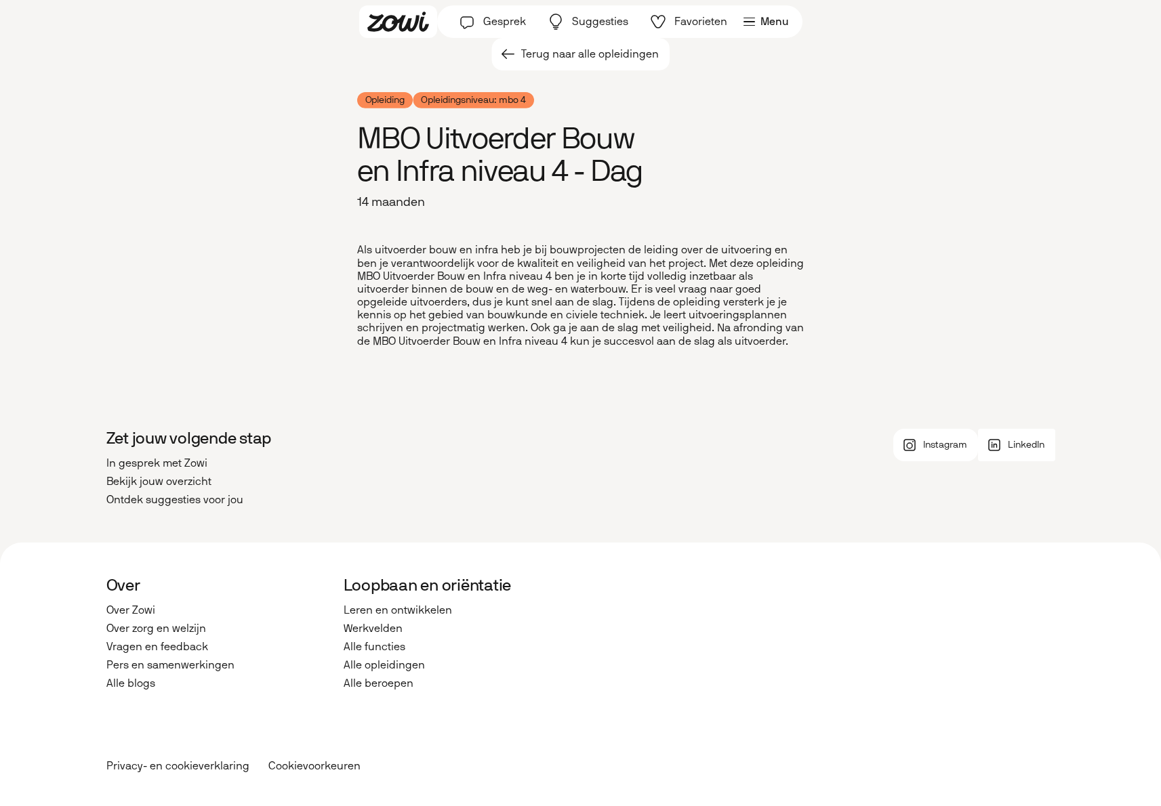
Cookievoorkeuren (314, 766)
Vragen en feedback (157, 646)
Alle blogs (130, 683)
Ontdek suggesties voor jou (174, 499)
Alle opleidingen (384, 664)
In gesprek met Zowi (156, 463)
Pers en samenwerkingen (170, 664)
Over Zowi (130, 609)
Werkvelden (373, 628)
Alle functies (374, 646)
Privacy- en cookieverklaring (177, 765)
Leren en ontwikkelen (398, 609)
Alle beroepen (378, 683)
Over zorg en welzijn (156, 628)
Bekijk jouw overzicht (158, 481)
